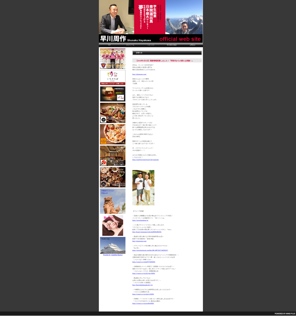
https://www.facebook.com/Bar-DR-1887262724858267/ (150, 250)
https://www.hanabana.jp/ (140, 220)
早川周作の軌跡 (172, 45)
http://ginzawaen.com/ (139, 241)
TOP (109, 45)
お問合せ (192, 45)
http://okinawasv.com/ (139, 74)
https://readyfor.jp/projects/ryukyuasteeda (145, 159)
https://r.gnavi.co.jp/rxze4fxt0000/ (143, 303)
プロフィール (130, 45)
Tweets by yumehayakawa (112, 255)
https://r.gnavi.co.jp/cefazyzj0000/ (143, 294)
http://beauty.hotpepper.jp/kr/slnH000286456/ (147, 232)
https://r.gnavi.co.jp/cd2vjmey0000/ (143, 273)
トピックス (150, 45)
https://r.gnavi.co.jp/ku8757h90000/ (143, 262)
